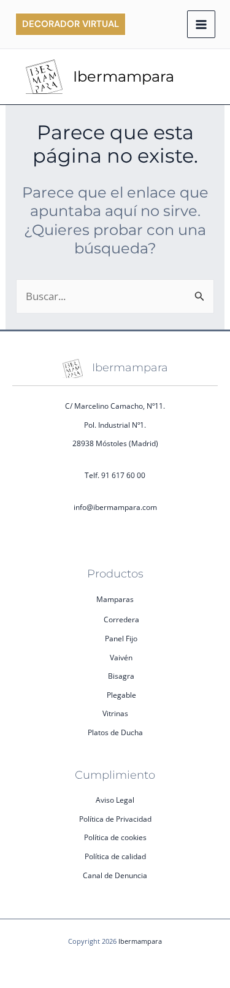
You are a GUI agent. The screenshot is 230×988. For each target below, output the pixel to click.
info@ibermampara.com (115, 507)
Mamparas (115, 599)
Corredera (121, 619)
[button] (70, 24)
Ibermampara (123, 76)
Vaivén (121, 657)
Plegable (121, 695)
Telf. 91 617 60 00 (115, 475)
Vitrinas (115, 713)
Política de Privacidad (115, 819)
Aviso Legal (115, 800)
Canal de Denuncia (115, 875)
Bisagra (121, 676)
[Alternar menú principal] (201, 24)
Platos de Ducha (115, 732)
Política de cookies (115, 837)
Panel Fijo (121, 638)
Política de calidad (115, 856)
